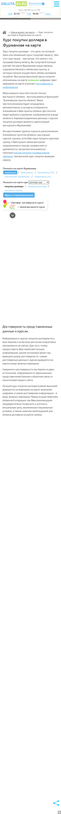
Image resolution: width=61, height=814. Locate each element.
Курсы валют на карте (23, 32)
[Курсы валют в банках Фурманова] (14, 6)
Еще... (48, 13)
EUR (29, 13)
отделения (10, 172)
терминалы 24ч (42, 176)
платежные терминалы (17, 176)
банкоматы (27, 172)
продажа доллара (37, 186)
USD (10, 13)
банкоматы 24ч (46, 172)
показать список (13, 190)
